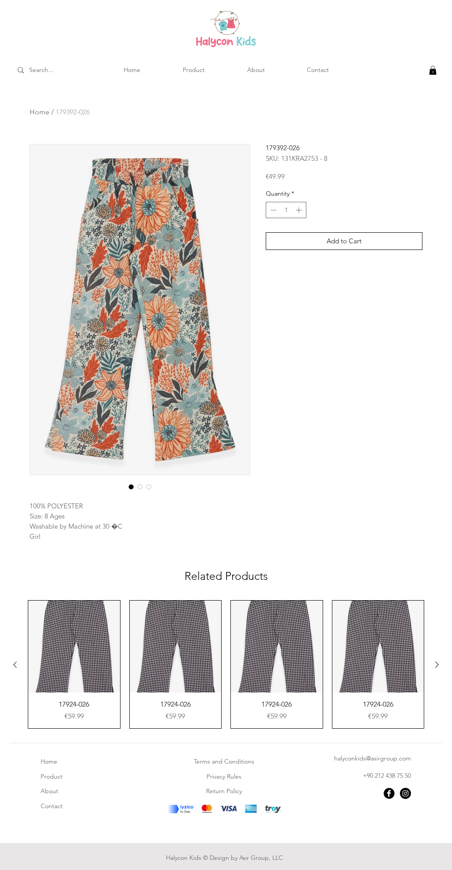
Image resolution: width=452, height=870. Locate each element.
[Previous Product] (15, 664)
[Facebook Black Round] (389, 793)
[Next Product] (437, 664)
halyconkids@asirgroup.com (372, 758)
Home (39, 112)
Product (52, 776)
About (49, 791)
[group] (226, 664)
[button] (433, 70)
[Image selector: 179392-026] (131, 486)
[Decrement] (272, 210)
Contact (52, 806)
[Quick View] (74, 646)
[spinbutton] (286, 210)
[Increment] (299, 210)
